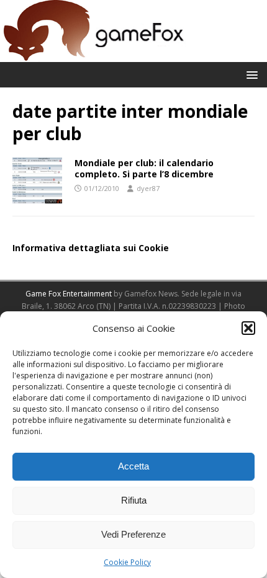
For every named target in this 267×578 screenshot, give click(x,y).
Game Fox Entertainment (68, 293)
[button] (248, 328)
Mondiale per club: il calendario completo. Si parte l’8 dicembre (144, 168)
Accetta (133, 466)
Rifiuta (134, 500)
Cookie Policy (127, 562)
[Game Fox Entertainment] (93, 55)
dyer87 (148, 188)
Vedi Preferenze (133, 534)
